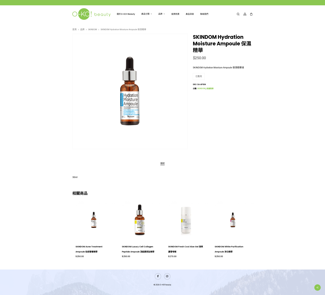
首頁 (74, 29)
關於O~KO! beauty (126, 14)
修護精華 (210, 88)
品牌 (160, 14)
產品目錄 (190, 14)
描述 (162, 163)
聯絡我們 (204, 14)
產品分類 (145, 14)
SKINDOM (92, 29)
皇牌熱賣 (175, 14)
